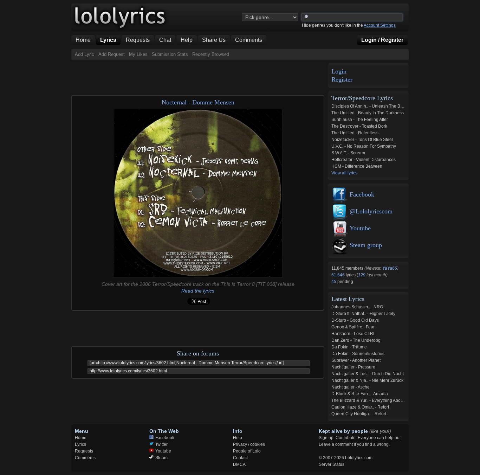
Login (338, 71)
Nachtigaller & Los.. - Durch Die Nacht (367, 373)
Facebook (362, 194)
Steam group (366, 245)
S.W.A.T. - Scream (348, 152)
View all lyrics (344, 173)
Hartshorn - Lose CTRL (353, 333)
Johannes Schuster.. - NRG (357, 306)
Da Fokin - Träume (349, 347)
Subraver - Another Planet (356, 360)
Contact (240, 457)
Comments (85, 457)
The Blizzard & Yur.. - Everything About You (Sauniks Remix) (388, 400)
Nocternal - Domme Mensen (198, 102)
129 (361, 274)
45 (334, 281)
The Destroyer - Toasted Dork (359, 126)
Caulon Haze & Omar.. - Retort (360, 407)
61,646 (338, 274)
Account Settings (380, 25)
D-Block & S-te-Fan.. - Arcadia (359, 393)
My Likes (138, 54)
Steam (161, 457)
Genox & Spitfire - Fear (353, 327)
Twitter (161, 444)
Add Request (111, 54)
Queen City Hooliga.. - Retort (358, 413)
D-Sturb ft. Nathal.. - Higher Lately (363, 313)
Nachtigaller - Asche (350, 387)
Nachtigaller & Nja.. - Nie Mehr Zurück (367, 380)
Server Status (331, 464)
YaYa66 (389, 268)
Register (341, 79)
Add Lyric (84, 54)
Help (237, 437)
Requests (84, 451)
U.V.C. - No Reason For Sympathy (363, 146)
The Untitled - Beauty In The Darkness (367, 112)
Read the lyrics (197, 291)
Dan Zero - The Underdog (356, 340)
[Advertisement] (199, 75)
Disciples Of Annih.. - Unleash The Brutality (372, 106)
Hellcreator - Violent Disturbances (363, 159)
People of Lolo (247, 451)
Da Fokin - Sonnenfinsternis (357, 353)
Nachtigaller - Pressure (353, 367)
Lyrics (80, 444)
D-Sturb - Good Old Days (355, 320)
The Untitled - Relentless (354, 132)
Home (80, 437)
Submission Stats (170, 54)
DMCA (239, 464)
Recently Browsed (210, 54)
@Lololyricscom (371, 211)
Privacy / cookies (249, 444)
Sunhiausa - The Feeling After (359, 119)
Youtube (360, 228)
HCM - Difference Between (356, 166)
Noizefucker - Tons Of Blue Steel (362, 139)
